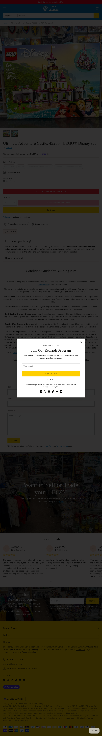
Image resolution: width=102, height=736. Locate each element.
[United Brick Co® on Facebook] (41, 392)
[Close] (81, 342)
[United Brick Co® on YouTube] (56, 392)
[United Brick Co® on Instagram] (49, 392)
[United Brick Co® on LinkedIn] (60, 392)
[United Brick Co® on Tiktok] (52, 392)
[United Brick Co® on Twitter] (45, 392)
